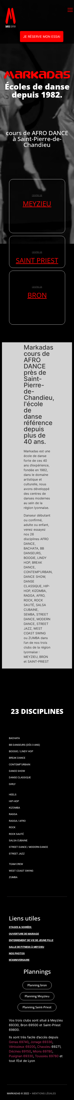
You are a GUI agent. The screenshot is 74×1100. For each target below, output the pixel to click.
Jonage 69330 (41, 1042)
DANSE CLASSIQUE (20, 777)
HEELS (12, 794)
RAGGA (13, 814)
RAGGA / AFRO (17, 820)
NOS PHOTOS (17, 953)
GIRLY (12, 784)
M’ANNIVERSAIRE (19, 959)
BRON (37, 295)
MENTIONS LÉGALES (44, 1093)
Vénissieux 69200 (22, 1047)
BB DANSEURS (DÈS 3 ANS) (24, 744)
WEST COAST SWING (21, 870)
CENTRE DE (37, 195)
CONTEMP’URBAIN (19, 764)
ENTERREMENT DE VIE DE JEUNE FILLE (31, 940)
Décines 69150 (20, 1051)
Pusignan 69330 (21, 1056)
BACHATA (14, 738)
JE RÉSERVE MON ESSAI (41, 36)
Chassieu (44, 1047)
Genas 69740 (19, 1042)
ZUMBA (13, 877)
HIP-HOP (14, 801)
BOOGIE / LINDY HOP (21, 751)
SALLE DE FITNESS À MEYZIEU (26, 946)
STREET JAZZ (17, 853)
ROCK (12, 827)
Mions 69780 (42, 1051)
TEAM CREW (16, 864)
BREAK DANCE (17, 757)
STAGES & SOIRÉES (20, 927)
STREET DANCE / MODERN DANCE (28, 846)
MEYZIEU (37, 203)
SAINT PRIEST (37, 260)
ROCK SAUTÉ (16, 834)
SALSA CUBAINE (18, 840)
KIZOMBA (14, 807)
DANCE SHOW (17, 770)
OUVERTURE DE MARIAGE (24, 933)
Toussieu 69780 (47, 1056)
